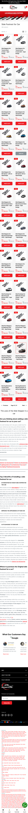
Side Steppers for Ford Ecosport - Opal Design (20, 265)
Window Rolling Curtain (18, 799)
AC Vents (14, 803)
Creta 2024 (10, 757)
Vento (18, 780)
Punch (3, 745)
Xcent (2, 760)
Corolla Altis (3, 747)
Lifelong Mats (18, 800)
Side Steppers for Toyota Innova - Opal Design (20, 81)
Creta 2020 (5, 757)
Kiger (12, 782)
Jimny (5, 737)
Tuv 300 (22, 740)
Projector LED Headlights (19, 802)
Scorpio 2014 (24, 739)
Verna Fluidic (15, 760)
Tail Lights (10, 803)
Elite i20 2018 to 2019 (17, 758)
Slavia (18, 778)
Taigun (5, 780)
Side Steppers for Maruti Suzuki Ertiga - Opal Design (21, 235)
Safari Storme (18, 744)
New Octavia (4, 778)
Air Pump (12, 807)
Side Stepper (3, 794)
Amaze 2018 (19, 767)
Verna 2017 (6, 760)
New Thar (18, 739)
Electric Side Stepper (18, 794)
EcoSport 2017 (7, 774)
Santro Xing (20, 759)
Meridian (6, 772)
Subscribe (7, 703)
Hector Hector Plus (17, 765)
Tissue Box (6, 801)
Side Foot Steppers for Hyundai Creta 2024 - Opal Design (7, 357)
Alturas (3, 739)
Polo (15, 780)
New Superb (11, 778)
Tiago (5, 745)
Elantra (21, 757)
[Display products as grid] (23, 31)
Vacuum (9, 807)
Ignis (11, 732)
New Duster (3, 782)
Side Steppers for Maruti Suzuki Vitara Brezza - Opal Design (21, 204)
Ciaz (22, 731)
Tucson (24, 759)
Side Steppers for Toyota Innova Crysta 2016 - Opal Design (7, 82)
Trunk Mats (23, 800)
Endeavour (12, 774)
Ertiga (24, 731)
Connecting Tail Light (22, 801)
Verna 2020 (10, 760)
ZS (21, 765)
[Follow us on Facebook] (3, 715)
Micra (8, 785)
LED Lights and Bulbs (11, 802)
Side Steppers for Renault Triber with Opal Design (7, 143)
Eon (12, 759)
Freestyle (3, 775)
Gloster (9, 765)
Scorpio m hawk (14, 740)
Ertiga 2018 (4, 732)
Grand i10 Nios (4, 759)
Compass (3, 772)
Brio (22, 767)
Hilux (7, 747)
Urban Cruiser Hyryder (16, 750)
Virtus (2, 780)
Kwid (14, 782)
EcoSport (3, 774)
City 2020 (15, 768)
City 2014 (8, 768)
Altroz (8, 744)
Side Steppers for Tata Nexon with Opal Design (6, 113)
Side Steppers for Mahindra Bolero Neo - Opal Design (6, 265)
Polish (6, 807)
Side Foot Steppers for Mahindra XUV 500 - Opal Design (7, 327)
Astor (2, 765)
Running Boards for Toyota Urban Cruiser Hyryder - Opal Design (7, 388)
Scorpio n (19, 740)
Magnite (3, 785)
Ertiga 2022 (8, 732)
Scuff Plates (18, 803)
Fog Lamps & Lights (5, 802)
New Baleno (16, 731)
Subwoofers (18, 806)
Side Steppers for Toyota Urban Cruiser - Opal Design (6, 51)
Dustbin (16, 807)
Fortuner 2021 (21, 747)
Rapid (20, 778)
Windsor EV (6, 765)
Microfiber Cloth (20, 807)
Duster (7, 782)
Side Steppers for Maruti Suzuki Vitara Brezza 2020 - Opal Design (7, 204)
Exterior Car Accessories (18, 561)
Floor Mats (13, 800)
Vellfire (17, 751)
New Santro (16, 759)
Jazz (21, 768)
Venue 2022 (17, 757)
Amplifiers (13, 806)
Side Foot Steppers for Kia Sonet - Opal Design (21, 327)
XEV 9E (5, 739)
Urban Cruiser (10, 750)
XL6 (2, 737)
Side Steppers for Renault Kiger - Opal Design (21, 143)
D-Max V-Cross (6, 787)
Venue (14, 757)
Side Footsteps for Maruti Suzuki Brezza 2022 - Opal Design (7, 296)
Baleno (13, 731)
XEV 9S (8, 739)
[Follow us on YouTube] (11, 715)
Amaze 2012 (10, 767)
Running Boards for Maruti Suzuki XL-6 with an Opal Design (21, 387)
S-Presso (17, 732)
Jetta (10, 780)
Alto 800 (3, 731)
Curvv (3, 744)
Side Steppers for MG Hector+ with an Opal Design (7, 173)
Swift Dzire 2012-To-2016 (20, 733)
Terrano (11, 785)
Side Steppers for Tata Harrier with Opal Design (20, 113)
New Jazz (24, 768)
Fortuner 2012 (10, 747)
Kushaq (23, 778)
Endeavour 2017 (17, 774)
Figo (21, 774)
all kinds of (22, 444)
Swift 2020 (10, 733)
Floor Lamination (5, 799)
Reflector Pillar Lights (5, 803)
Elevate (6, 767)
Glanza (6, 750)
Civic (18, 768)
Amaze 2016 (14, 767)
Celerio (20, 731)
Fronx (7, 737)
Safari (14, 744)
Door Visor (15, 795)
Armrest (3, 801)
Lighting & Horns (20, 789)
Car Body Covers (20, 795)
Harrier (24, 744)
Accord (3, 767)
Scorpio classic (9, 740)
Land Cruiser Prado (12, 751)
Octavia (7, 778)
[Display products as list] (25, 31)
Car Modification (7, 792)
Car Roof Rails (18, 796)
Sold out (21, 153)
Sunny (6, 785)
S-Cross (13, 732)
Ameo (8, 780)
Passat (13, 780)
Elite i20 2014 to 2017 (9, 758)
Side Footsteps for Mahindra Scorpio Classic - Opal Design (20, 296)
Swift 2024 (14, 733)
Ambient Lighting (11, 801)
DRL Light (16, 801)
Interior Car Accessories (14, 789)
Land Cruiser (6, 751)
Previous (5, 405)
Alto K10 (9, 731)
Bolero (11, 739)
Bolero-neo (14, 739)
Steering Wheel (11, 799)
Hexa (21, 744)
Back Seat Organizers (8, 800)
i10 (7, 759)
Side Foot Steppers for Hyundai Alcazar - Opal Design (21, 357)
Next (23, 405)
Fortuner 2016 (16, 747)
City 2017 (11, 768)
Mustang (7, 775)
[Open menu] (2, 7)
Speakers (9, 806)
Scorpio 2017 (4, 740)
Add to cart (7, 61)
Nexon (10, 745)
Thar (21, 739)
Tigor (7, 745)
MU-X (2, 787)
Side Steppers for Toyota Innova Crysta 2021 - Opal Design (21, 51)
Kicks (14, 785)
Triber (10, 782)
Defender (3, 753)
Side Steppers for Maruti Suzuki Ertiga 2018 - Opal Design (7, 235)
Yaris (19, 751)
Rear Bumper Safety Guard (10, 794)
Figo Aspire (24, 774)
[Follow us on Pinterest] (8, 715)
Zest (12, 745)
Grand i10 (22, 758)
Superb (15, 778)
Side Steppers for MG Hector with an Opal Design (20, 173)
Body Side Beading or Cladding (11, 796)
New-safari (11, 744)
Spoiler (12, 795)
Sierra (5, 744)
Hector (12, 765)
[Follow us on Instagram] (6, 715)
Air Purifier (5, 806)
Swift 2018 (6, 733)
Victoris (6, 731)
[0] (25, 7)
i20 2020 (10, 759)
